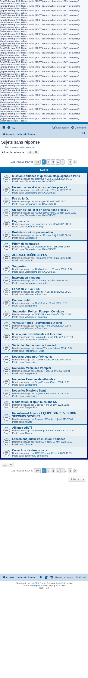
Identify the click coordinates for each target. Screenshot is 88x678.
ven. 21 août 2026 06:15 (59, 179)
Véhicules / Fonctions (36, 294)
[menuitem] (11, 127)
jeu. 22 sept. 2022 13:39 (59, 453)
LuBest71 (40, 190)
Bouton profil (21, 300)
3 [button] (53, 162)
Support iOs (31, 238)
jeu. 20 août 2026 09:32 (55, 201)
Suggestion (19, 266)
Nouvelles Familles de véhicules (33, 379)
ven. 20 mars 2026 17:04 (59, 269)
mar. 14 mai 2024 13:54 (60, 348)
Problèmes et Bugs (34, 226)
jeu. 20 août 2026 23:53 (59, 190)
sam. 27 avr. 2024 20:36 (58, 359)
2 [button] (48, 162)
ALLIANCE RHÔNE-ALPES (29, 255)
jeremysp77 (41, 430)
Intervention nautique (26, 277)
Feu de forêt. (20, 198)
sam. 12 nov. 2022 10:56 (59, 442)
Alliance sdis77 (22, 427)
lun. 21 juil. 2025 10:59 (55, 303)
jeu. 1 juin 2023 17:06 (62, 419)
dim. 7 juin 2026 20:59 (58, 246)
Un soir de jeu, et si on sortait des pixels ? (40, 209)
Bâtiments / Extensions (36, 455)
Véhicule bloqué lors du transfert (34, 345)
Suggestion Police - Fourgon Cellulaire (38, 311)
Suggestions (31, 305)
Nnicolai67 (40, 348)
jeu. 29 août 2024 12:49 (59, 325)
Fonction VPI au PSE (26, 289)
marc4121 (40, 235)
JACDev (62, 585)
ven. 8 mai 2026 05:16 (59, 258)
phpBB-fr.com (40, 585)
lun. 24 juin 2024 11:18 (61, 337)
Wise (37, 201)
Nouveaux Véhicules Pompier (31, 368)
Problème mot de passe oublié (32, 232)
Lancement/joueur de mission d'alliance (38, 439)
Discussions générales (36, 283)
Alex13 (38, 303)
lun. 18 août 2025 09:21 (59, 292)
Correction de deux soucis (29, 450)
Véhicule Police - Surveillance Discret (37, 322)
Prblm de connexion (25, 243)
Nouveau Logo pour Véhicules (32, 356)
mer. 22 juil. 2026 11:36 (59, 224)
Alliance (28, 260)
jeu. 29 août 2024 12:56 (59, 314)
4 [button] (58, 162)
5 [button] (62, 162)
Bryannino (40, 224)
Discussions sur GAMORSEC (40, 181)
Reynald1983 (41, 419)
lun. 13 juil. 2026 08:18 (59, 235)
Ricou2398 (40, 258)
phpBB (34, 583)
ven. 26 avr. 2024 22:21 (58, 371)
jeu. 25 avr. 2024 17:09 (57, 382)
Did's (37, 280)
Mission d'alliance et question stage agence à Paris (46, 176)
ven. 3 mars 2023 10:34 (62, 430)
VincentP (39, 292)
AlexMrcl (39, 269)
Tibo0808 (39, 179)
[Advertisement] (44, 529)
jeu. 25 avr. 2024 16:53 (57, 393)
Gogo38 (39, 359)
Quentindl (40, 246)
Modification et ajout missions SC (34, 401)
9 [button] (70, 162)
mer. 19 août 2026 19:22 (63, 212)
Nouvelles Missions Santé (29, 390)
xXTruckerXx (42, 212)
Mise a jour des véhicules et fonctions (37, 334)
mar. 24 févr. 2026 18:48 (55, 280)
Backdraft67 (41, 337)
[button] (37, 162)
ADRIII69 (39, 314)
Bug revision (20, 221)
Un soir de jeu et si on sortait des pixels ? (39, 187)
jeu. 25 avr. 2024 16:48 (57, 404)
